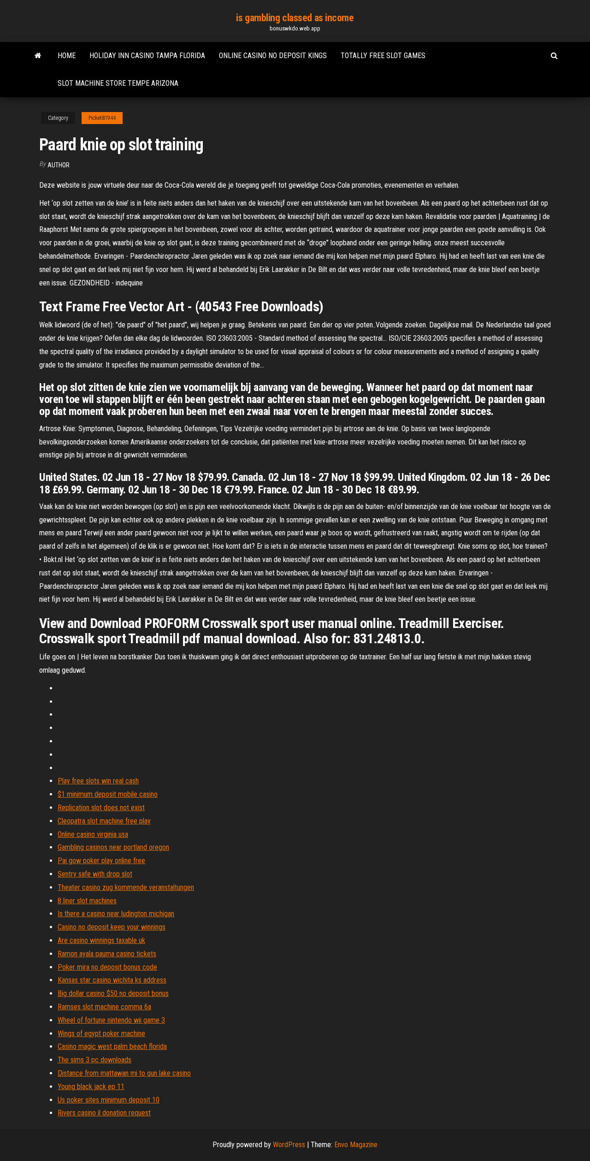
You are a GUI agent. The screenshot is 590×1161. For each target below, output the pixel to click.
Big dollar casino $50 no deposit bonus (113, 993)
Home (67, 55)
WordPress (289, 1144)
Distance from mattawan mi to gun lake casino (124, 1073)
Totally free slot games (383, 55)
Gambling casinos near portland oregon (113, 847)
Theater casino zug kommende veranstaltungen (126, 887)
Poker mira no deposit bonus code (107, 967)
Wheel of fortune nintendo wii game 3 (111, 1020)
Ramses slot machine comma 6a (104, 1006)
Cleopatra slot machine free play (104, 821)
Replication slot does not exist (101, 807)
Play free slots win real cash (98, 780)
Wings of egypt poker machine (101, 1033)
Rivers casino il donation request (104, 1112)
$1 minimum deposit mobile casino (108, 794)
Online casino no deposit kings (273, 55)
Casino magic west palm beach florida (112, 1046)
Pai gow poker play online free (101, 860)
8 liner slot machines (87, 900)
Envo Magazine (356, 1144)
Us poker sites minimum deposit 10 (108, 1100)
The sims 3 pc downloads (94, 1059)
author (58, 165)
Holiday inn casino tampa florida (147, 55)
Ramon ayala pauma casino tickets (107, 953)
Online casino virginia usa (93, 834)
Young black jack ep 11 (91, 1086)
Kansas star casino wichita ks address (112, 980)
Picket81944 (102, 118)
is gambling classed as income (295, 18)
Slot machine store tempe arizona (118, 83)
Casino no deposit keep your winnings (111, 927)
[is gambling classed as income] (38, 56)
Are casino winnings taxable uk (101, 940)
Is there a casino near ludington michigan (116, 913)
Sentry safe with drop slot (95, 874)
